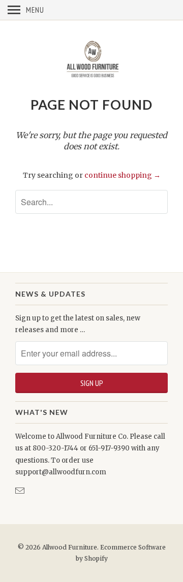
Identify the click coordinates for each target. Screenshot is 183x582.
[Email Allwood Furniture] (20, 491)
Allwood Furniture (69, 547)
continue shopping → (122, 175)
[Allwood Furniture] (91, 58)
